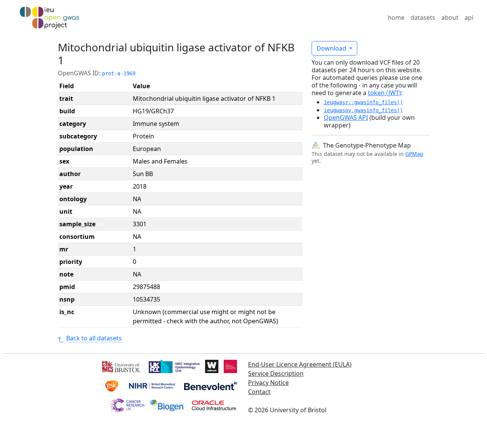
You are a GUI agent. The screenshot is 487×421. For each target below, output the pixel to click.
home (396, 17)
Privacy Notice (268, 382)
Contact (259, 392)
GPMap (414, 153)
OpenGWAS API (346, 117)
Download (332, 48)
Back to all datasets (94, 338)
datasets (423, 17)
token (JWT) (384, 93)
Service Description (276, 373)
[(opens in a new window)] (120, 366)
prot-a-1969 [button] (118, 73)
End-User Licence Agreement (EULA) (300, 364)
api (469, 17)
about (449, 17)
